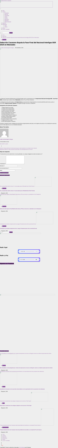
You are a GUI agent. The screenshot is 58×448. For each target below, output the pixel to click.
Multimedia (4, 24)
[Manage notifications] (2, 445)
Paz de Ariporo (5, 427)
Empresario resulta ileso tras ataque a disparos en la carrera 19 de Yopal (15, 401)
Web (1, 170)
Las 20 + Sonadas (5, 29)
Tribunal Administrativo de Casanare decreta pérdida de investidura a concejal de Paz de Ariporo (20, 425)
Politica (6, 18)
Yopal (3, 403)
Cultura (6, 16)
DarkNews (22, 447)
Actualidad (7, 13)
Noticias (4, 365)
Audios (3, 28)
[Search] (0, 31)
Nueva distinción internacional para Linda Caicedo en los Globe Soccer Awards (18, 148)
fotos (6, 25)
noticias (3, 11)
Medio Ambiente (8, 21)
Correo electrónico (4, 168)
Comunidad (7, 15)
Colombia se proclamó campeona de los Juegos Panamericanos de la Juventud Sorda (18, 224)
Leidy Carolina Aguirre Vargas (7, 47)
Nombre (2, 165)
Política (3, 386)
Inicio (3, 10)
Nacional (6, 14)
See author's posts (4, 143)
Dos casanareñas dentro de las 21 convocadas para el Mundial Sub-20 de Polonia (17, 186)
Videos (6, 26)
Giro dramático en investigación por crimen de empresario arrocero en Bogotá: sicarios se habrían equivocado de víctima (25, 353)
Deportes (4, 23)
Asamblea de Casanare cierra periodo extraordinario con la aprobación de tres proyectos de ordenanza (22, 371)
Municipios (7, 19)
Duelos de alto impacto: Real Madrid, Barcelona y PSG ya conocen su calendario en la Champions (20, 194)
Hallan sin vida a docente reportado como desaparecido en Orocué (16, 149)
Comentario (3, 163)
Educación (7, 20)
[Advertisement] (26, 7)
